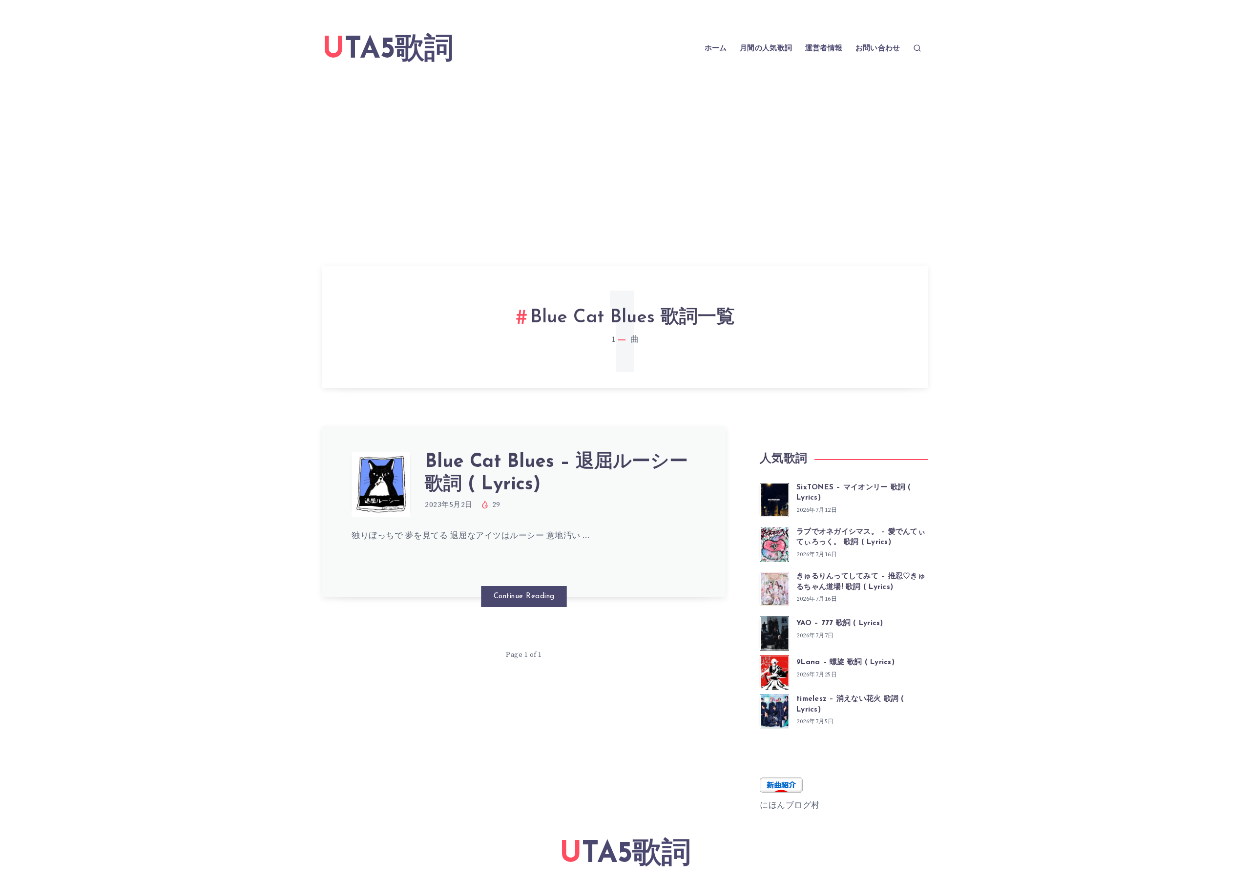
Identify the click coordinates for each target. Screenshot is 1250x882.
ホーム (716, 48)
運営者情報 (824, 48)
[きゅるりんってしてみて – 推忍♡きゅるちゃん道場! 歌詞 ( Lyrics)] (774, 587)
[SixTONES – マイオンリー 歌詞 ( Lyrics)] (774, 498)
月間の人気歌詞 (766, 48)
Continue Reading (524, 596)
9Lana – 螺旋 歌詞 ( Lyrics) (845, 662)
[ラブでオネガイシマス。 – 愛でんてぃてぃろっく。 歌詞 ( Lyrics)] (774, 543)
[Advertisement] (625, 153)
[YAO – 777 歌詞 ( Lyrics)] (774, 632)
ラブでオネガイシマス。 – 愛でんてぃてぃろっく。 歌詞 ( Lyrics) (860, 537)
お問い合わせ (877, 48)
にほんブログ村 (790, 805)
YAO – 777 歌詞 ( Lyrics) (839, 623)
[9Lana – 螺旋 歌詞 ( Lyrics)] (774, 671)
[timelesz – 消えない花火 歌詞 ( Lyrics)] (774, 710)
